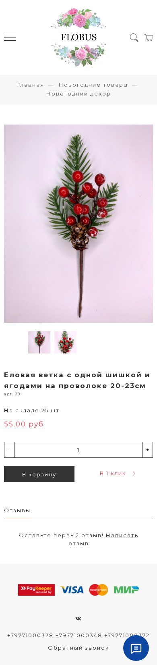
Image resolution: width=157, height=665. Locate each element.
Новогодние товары (93, 84)
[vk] (78, 618)
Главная (30, 84)
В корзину (39, 474)
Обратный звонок (78, 647)
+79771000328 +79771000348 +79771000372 (78, 635)
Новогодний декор (78, 93)
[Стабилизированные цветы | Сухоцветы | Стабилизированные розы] (78, 37)
